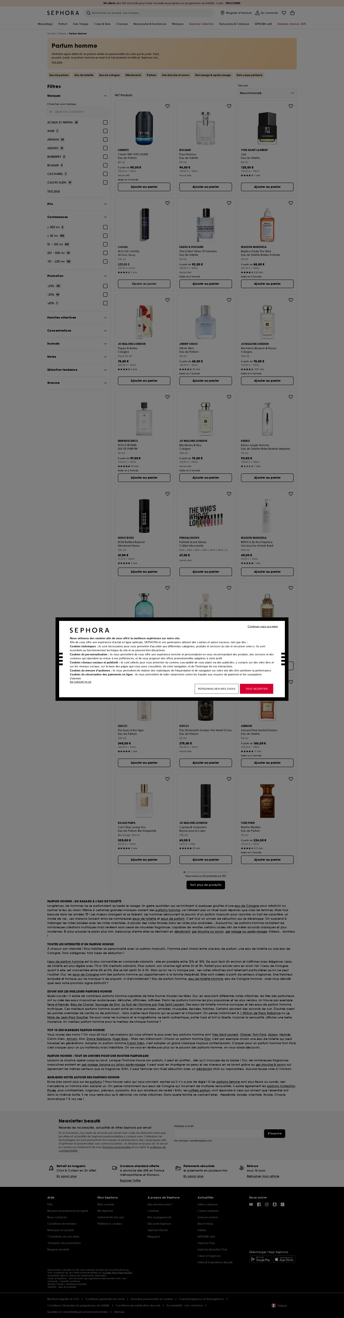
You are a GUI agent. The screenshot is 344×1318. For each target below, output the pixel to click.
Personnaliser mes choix (216, 688)
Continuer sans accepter (263, 626)
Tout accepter (256, 688)
